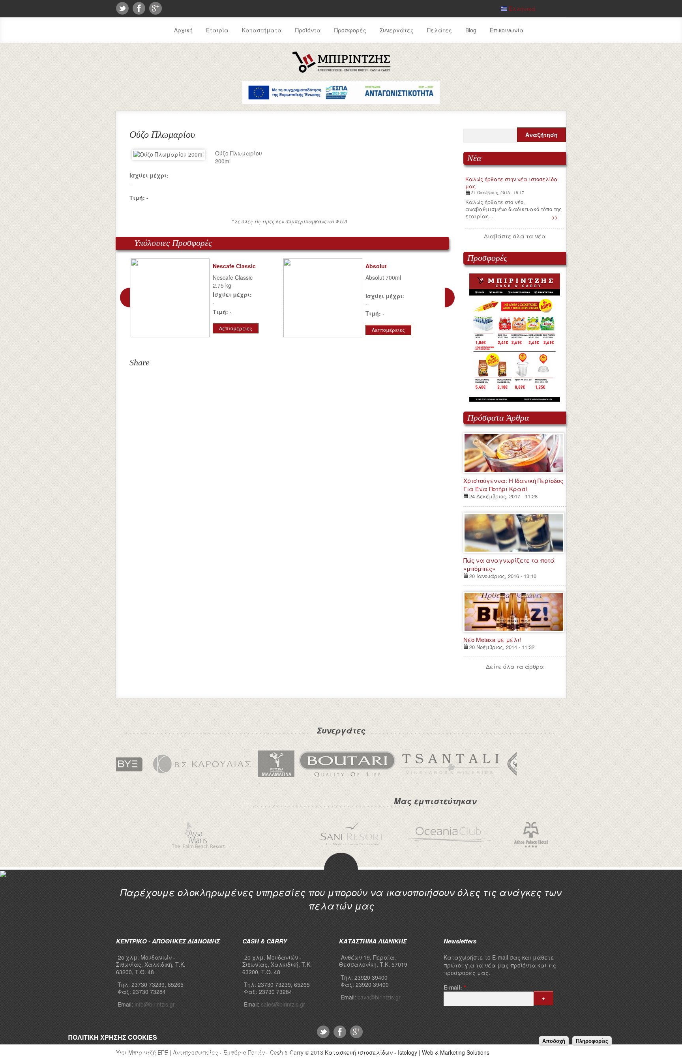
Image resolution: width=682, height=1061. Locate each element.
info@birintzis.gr (155, 1004)
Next (450, 297)
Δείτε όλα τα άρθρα (515, 666)
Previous (125, 297)
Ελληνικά (521, 9)
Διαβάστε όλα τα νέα (515, 236)
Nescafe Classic (234, 266)
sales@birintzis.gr (283, 1004)
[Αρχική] (341, 71)
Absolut (376, 266)
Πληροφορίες (592, 1041)
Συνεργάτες (397, 30)
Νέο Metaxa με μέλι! (492, 639)
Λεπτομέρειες (235, 328)
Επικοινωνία (507, 30)
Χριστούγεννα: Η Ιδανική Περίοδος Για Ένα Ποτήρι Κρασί (513, 484)
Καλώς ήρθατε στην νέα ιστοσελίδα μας (511, 182)
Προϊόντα (308, 30)
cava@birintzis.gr (379, 997)
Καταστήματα (262, 30)
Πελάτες (439, 30)
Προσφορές (350, 30)
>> (555, 217)
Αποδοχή (553, 1041)
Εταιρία (217, 30)
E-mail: (455, 987)
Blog (470, 30)
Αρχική (183, 30)
